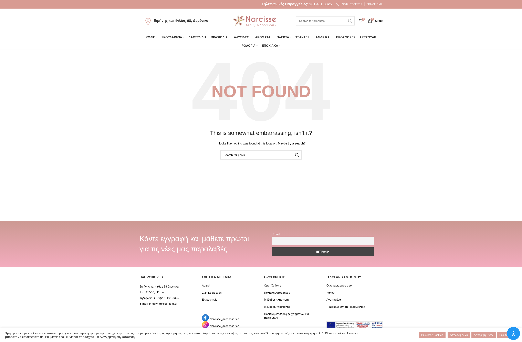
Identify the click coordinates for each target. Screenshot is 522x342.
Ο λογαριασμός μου (339, 285)
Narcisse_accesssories (224, 319)
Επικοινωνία (209, 299)
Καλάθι (330, 292)
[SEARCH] (350, 21)
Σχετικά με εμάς (212, 292)
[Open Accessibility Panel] (513, 333)
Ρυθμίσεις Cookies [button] (432, 334)
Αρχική (206, 285)
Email (276, 234)
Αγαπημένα (333, 299)
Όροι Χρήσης (272, 285)
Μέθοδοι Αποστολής (277, 306)
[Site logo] (254, 20)
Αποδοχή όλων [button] (459, 334)
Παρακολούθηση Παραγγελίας (345, 306)
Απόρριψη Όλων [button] (483, 334)
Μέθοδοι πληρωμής (276, 299)
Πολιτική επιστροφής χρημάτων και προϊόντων (286, 316)
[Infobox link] (297, 4)
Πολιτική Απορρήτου (277, 292)
